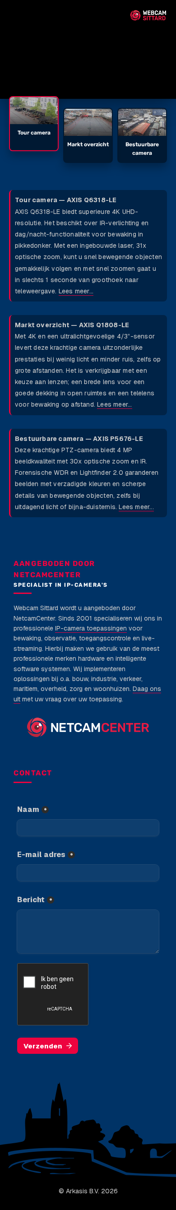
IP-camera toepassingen (91, 628)
